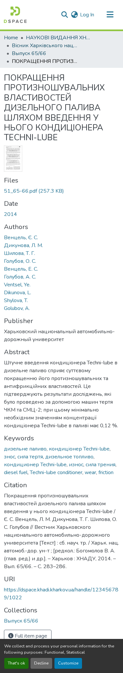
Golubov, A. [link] (17, 308)
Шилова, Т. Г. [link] (19, 253)
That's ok (16, 663)
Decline (41, 663)
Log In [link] (87, 14)
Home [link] (11, 37)
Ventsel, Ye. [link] (17, 284)
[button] (15, 15)
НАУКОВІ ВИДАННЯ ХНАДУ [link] (59, 37)
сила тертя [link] (30, 456)
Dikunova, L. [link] (17, 292)
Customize (68, 663)
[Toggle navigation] (110, 15)
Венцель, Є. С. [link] (21, 237)
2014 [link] (10, 214)
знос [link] (9, 456)
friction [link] (105, 472)
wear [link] (90, 472)
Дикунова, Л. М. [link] (23, 245)
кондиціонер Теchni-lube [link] (79, 448)
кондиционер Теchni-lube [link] (35, 464)
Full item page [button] (30, 636)
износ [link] (76, 464)
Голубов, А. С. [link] (20, 276)
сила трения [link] (100, 464)
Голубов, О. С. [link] (20, 261)
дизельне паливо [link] (25, 448)
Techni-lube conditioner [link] (56, 472)
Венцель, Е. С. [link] (21, 269)
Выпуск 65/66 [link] (29, 53)
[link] (61, 191)
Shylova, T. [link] (16, 300)
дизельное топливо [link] (69, 456)
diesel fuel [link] (16, 472)
